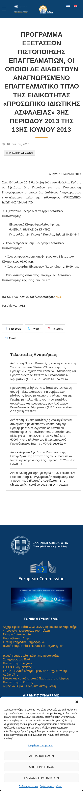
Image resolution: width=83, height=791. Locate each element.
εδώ (58, 297)
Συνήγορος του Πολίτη (18, 659)
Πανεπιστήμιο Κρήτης (18, 682)
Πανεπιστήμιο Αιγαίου (18, 663)
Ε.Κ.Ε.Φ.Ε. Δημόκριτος (17, 667)
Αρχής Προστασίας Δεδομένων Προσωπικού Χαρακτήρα (40, 627)
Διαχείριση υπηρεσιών (40, 745)
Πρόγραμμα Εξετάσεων (19, 152)
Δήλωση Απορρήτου (51, 786)
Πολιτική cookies (28, 786)
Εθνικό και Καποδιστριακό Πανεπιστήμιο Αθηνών (36, 678)
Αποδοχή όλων (41, 756)
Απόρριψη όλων (41, 767)
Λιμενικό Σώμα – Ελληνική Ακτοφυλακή (29, 686)
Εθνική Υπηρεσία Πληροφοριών (24, 642)
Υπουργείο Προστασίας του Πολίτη (26, 630)
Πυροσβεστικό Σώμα (17, 638)
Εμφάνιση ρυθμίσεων (41, 778)
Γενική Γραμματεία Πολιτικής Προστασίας (31, 655)
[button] (77, 702)
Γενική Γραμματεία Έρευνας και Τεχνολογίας (33, 646)
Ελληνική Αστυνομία (17, 634)
